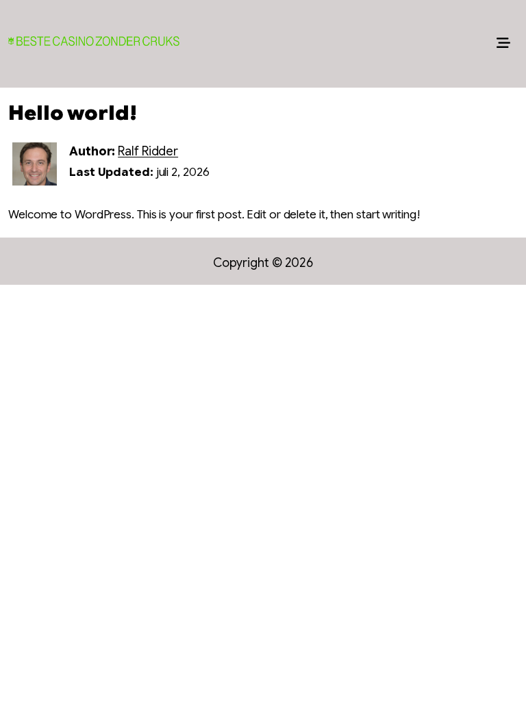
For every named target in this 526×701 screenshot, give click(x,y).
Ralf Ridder (148, 151)
